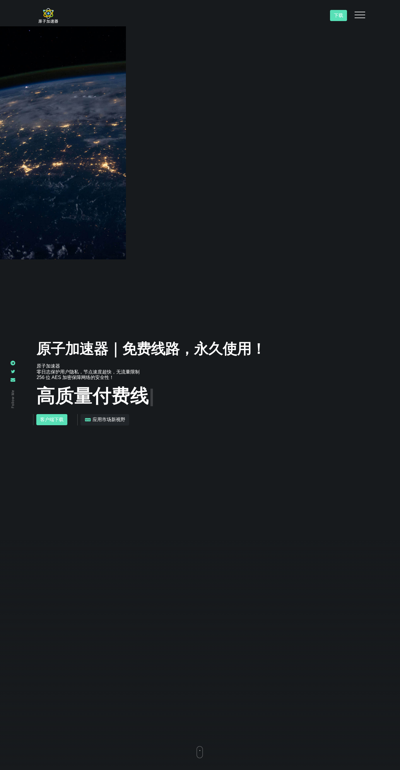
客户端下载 (52, 419)
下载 (338, 15)
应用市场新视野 (108, 419)
